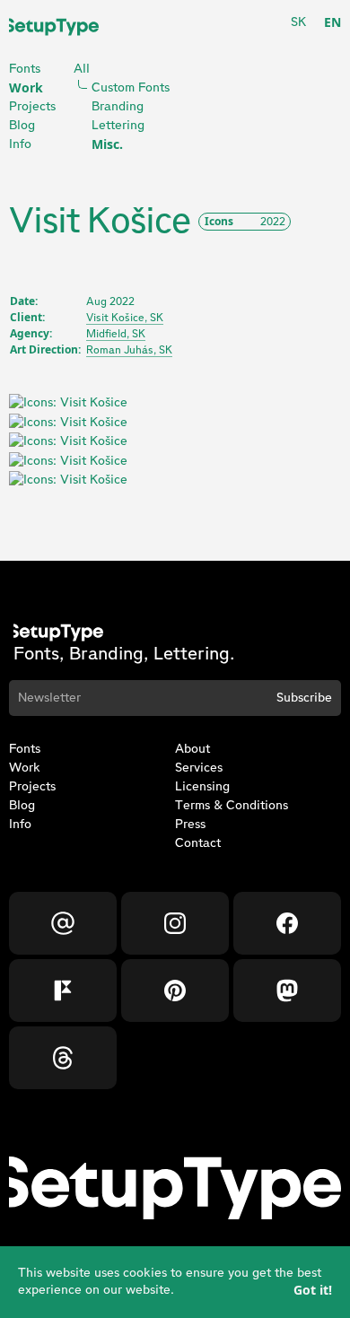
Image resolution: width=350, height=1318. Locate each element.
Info (20, 144)
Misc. (107, 144)
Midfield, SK (115, 333)
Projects (32, 106)
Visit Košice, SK (124, 317)
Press (190, 824)
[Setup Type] (54, 27)
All (82, 69)
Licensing (202, 787)
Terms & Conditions (231, 805)
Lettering (118, 125)
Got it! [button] (312, 1289)
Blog (22, 125)
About (192, 749)
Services (199, 768)
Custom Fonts (131, 88)
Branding (118, 106)
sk (298, 22)
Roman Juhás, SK (129, 350)
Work (26, 88)
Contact (198, 843)
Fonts (24, 69)
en (332, 22)
